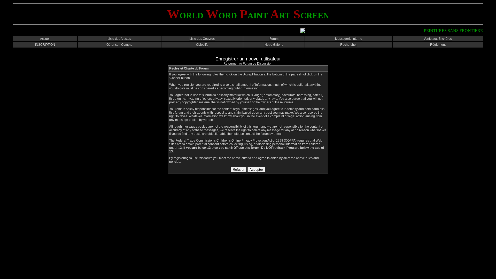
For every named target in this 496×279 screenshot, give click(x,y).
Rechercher (348, 45)
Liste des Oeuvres (202, 39)
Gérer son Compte (119, 45)
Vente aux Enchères (438, 39)
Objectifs (202, 45)
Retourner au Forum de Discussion (248, 63)
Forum (273, 39)
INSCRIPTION (45, 45)
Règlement (438, 45)
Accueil (45, 39)
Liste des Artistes (119, 39)
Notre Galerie (274, 45)
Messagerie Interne (348, 39)
